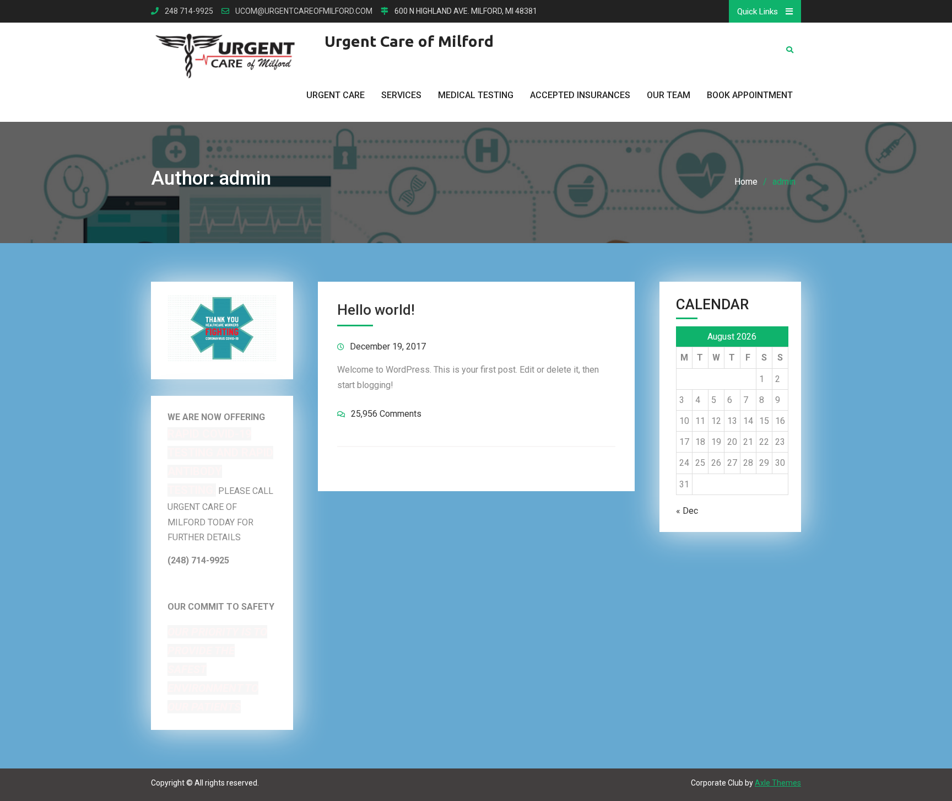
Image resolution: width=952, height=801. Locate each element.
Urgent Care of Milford (409, 41)
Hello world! (376, 310)
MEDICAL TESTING (475, 95)
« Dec (687, 511)
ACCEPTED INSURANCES (580, 95)
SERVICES (401, 95)
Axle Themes (778, 782)
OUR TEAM (668, 95)
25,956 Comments (386, 413)
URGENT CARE (335, 95)
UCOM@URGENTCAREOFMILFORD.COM (303, 11)
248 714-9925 (189, 11)
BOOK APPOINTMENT (750, 95)
